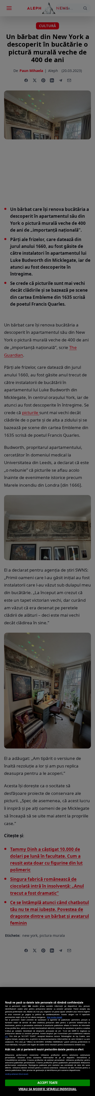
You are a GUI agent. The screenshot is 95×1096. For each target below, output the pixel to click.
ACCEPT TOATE (47, 1083)
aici (6, 1036)
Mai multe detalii (54, 1017)
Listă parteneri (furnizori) (16, 1074)
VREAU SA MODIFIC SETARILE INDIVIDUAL (47, 1089)
